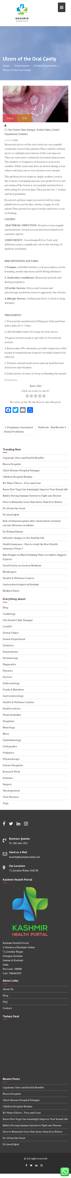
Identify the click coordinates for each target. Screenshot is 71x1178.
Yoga (5, 803)
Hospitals (8, 721)
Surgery (7, 784)
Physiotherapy (11, 759)
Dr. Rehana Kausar (13, 531)
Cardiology (9, 613)
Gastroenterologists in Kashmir (21, 584)
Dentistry (23, 134)
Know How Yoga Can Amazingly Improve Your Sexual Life (35, 489)
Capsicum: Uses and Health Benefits (23, 457)
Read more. (11, 379)
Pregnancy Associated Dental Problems (18, 429)
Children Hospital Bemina (17, 476)
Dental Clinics (44, 129)
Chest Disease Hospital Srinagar (21, 470)
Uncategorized (11, 790)
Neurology (9, 727)
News (6, 733)
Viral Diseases (11, 797)
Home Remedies (12, 714)
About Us (8, 989)
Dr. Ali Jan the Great (14, 508)
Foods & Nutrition (13, 689)
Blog (5, 607)
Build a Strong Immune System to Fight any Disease (32, 495)
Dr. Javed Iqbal (11, 514)
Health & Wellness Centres (18, 578)
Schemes (8, 778)
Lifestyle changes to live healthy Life (23, 537)
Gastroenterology (13, 695)
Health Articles (12, 708)
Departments (10, 651)
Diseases (8, 670)
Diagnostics (9, 664)
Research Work (11, 771)
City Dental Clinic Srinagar (22, 129)
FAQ (5, 1001)
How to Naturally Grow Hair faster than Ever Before (32, 502)
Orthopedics (10, 746)
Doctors (7, 677)
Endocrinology (11, 683)
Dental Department (14, 639)
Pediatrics (8, 752)
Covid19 (7, 626)
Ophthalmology (12, 740)
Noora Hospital (12, 464)
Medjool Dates (11, 590)
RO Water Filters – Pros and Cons (22, 483)
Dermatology (10, 658)
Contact (7, 1008)
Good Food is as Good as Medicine (22, 565)
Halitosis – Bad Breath (51, 427)
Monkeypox (9, 571)
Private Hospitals (13, 765)
